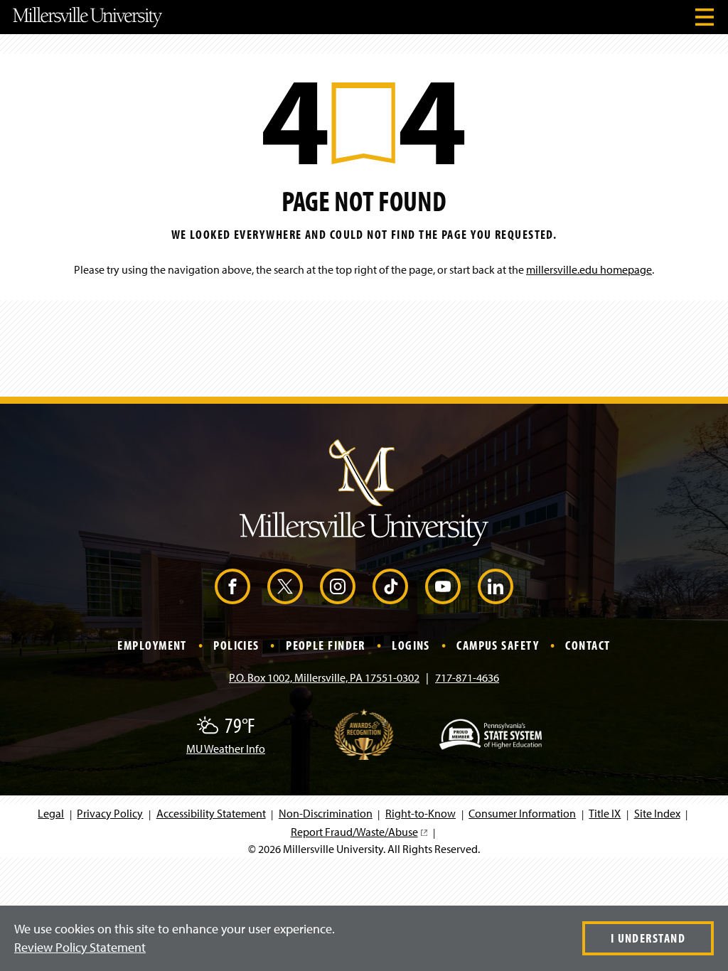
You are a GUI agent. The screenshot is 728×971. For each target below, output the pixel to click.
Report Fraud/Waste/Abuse (359, 832)
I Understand (648, 938)
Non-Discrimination (326, 813)
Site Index (657, 813)
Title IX (605, 813)
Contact (587, 645)
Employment (151, 645)
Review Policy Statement (80, 947)
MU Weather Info (225, 748)
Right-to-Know (420, 813)
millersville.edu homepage (589, 269)
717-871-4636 (467, 677)
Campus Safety (497, 645)
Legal (51, 813)
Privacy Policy (110, 813)
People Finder (325, 645)
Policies (236, 645)
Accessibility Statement (211, 813)
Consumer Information (522, 813)
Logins (411, 645)
